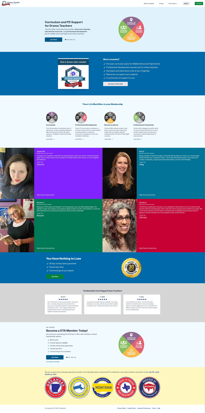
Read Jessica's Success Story (45, 195)
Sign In (186, 3)
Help (158, 408)
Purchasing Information (53, 362)
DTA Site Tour (70, 39)
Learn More (49, 139)
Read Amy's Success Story (147, 195)
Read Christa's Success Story (148, 248)
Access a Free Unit (115, 84)
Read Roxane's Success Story (46, 248)
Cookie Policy (131, 408)
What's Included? (149, 3)
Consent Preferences (144, 408)
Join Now (199, 3)
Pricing (161, 3)
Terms (154, 408)
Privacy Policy (121, 408)
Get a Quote (172, 3)
